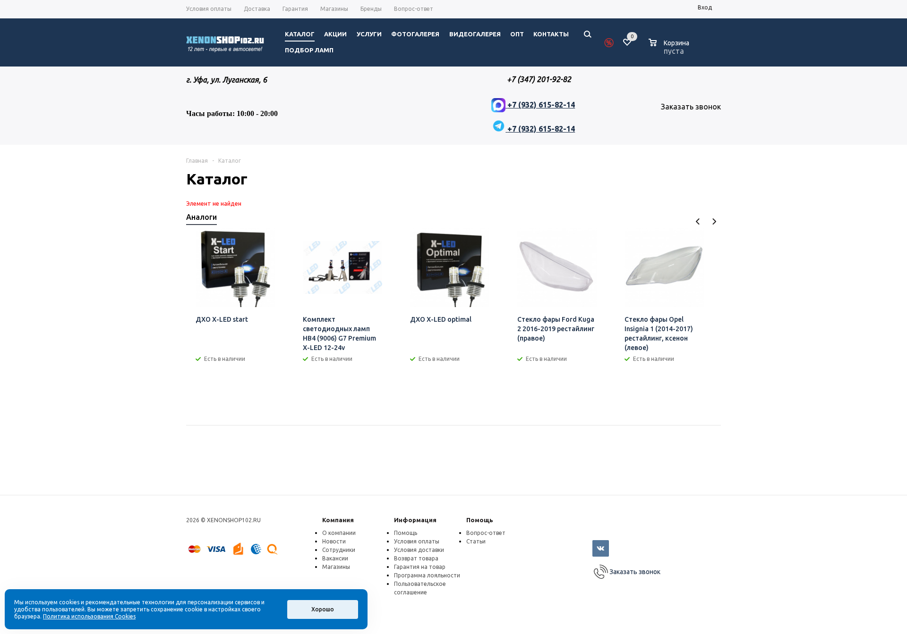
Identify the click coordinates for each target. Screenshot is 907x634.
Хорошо (322, 609)
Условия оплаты (416, 541)
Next (714, 221)
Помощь (479, 520)
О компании (339, 533)
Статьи (476, 541)
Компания (338, 520)
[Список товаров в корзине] (670, 49)
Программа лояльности (427, 575)
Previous (698, 221)
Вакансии (335, 558)
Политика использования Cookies (89, 616)
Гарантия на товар (419, 567)
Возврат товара (416, 558)
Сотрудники (338, 550)
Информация (415, 520)
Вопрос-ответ (485, 533)
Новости (334, 541)
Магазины (336, 567)
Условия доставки (419, 550)
